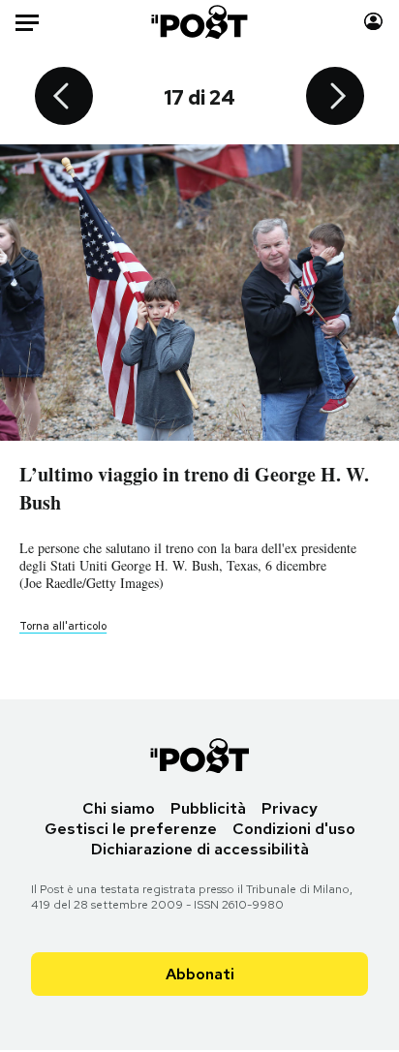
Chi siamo (118, 808)
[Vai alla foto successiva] (335, 98)
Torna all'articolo (63, 626)
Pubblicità (208, 808)
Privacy (289, 808)
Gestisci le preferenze (131, 829)
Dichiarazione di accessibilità (200, 849)
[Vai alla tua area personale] (373, 22)
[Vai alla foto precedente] (64, 98)
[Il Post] (200, 22)
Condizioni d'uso (293, 829)
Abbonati (200, 974)
